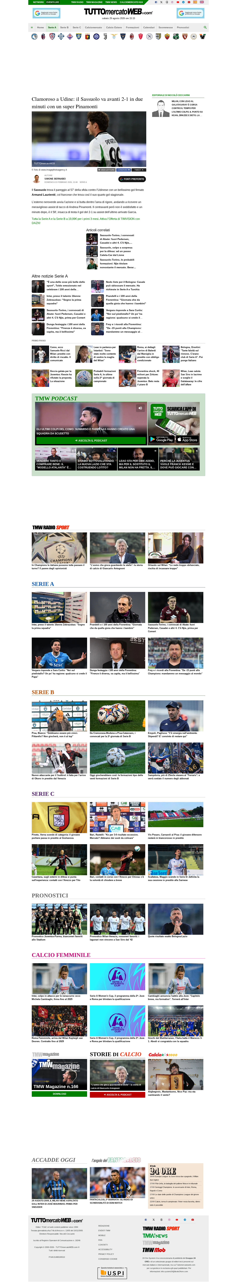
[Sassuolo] (176, 36)
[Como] (61, 36)
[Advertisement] (178, 232)
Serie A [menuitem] (52, 27)
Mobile (101, 1235)
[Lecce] (122, 36)
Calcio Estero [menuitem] (114, 27)
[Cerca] (205, 27)
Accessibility (105, 1250)
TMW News (111, 2)
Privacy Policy (106, 1254)
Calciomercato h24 (131, 2)
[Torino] (184, 36)
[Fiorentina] (69, 36)
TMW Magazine (94, 2)
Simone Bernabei (55, 178)
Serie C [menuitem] (77, 27)
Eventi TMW (104, 1231)
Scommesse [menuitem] (166, 27)
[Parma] (158, 36)
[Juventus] (105, 36)
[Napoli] (149, 36)
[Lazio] (114, 36)
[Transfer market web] (202, 2)
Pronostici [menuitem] (183, 27)
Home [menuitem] (40, 27)
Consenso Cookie (107, 1259)
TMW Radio (77, 2)
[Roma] (167, 36)
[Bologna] (43, 36)
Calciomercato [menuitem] (93, 27)
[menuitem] (31, 27)
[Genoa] (87, 36)
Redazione (103, 1226)
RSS (100, 1240)
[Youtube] (177, 2)
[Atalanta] (34, 36)
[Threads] (167, 2)
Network (38, 2)
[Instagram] (172, 2)
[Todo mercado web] (195, 2)
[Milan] (131, 36)
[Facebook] (156, 2)
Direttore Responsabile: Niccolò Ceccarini (56, 1234)
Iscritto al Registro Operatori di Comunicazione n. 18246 (56, 1240)
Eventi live (52, 2)
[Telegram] (183, 2)
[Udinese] (193, 36)
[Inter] (96, 36)
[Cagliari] (52, 36)
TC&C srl (45, 1227)
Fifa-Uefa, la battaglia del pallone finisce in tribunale (176, 1183)
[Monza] (140, 36)
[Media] (189, 2)
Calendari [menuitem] (149, 27)
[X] (161, 2)
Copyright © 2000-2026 (44, 1247)
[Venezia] (202, 36)
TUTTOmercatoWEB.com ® (67, 1247)
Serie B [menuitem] (64, 27)
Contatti (103, 1245)
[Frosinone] (78, 36)
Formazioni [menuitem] (132, 27)
